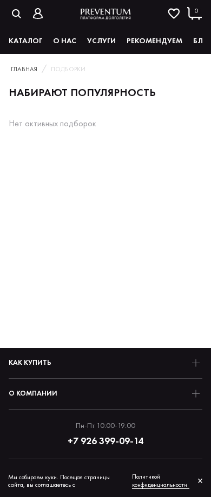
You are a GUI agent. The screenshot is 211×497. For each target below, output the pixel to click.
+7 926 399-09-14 (105, 440)
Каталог (25, 40)
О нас (64, 40)
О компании (33, 393)
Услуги (101, 40)
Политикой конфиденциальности (159, 480)
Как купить (30, 362)
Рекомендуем (154, 40)
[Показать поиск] (16, 13)
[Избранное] (174, 13)
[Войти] (37, 13)
